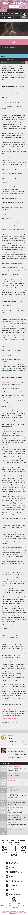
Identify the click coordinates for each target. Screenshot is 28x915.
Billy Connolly (12, 780)
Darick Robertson (13, 766)
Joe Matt (10, 787)
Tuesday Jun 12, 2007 (14, 773)
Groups (17, 13)
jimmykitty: (12, 735)
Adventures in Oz (10, 83)
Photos (3, 17)
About (8, 907)
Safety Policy (19, 910)
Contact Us (16, 912)
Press (15, 907)
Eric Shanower (7, 59)
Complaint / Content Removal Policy (7, 912)
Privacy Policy (14, 910)
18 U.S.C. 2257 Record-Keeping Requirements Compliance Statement (13, 911)
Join (3, 13)
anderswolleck (9, 47)
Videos (10, 17)
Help (25, 905)
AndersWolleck (13, 722)
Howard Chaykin (13, 815)
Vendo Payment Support (22, 912)
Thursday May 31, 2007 (15, 829)
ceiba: (10, 748)
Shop (16, 17)
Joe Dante (10, 801)
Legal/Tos (7, 910)
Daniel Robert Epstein (10, 718)
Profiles (10, 13)
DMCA (10, 910)
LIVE (21, 907)
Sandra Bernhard (13, 794)
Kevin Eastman (12, 822)
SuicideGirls (24, 13)
